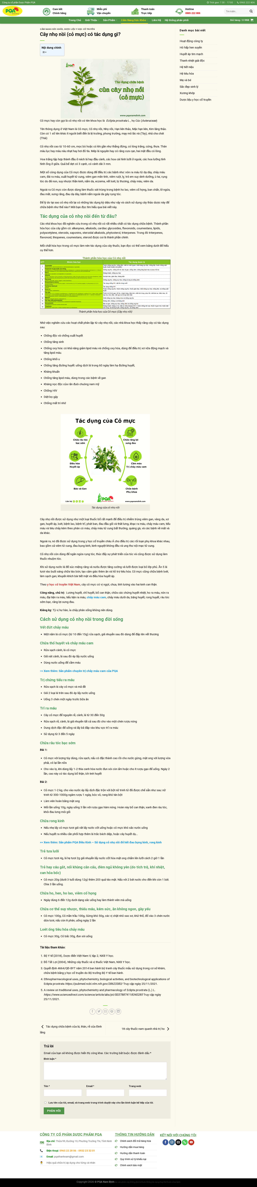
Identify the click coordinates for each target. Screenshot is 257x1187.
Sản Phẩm (109, 20)
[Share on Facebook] (92, 1012)
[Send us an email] (178, 1142)
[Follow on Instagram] (172, 1142)
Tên (47, 1086)
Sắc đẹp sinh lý (189, 86)
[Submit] (251, 11)
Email (90, 1086)
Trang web (135, 1086)
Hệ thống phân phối (176, 20)
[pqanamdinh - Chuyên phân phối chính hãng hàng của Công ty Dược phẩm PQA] (18, 11)
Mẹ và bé (185, 80)
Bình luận (50, 1058)
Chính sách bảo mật (131, 1165)
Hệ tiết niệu (187, 67)
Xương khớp (187, 93)
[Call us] (185, 1142)
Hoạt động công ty (191, 41)
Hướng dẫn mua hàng (132, 1147)
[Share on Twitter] (99, 1012)
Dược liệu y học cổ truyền (79, 29)
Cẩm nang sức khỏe (51, 29)
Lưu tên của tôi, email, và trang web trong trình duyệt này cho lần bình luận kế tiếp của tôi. (101, 1102)
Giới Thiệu (91, 20)
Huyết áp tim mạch (191, 54)
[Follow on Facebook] (166, 1142)
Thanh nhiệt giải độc (192, 60)
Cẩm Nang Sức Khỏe (133, 20)
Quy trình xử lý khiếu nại (133, 1159)
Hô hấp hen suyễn (191, 47)
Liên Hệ (156, 20)
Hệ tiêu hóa (187, 73)
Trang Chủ (75, 20)
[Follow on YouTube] (191, 1142)
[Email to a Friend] (105, 1012)
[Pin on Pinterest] (112, 1012)
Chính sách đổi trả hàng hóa (135, 1140)
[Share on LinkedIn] (118, 1012)
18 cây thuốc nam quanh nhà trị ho (143, 1029)
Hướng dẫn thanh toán (132, 1153)
